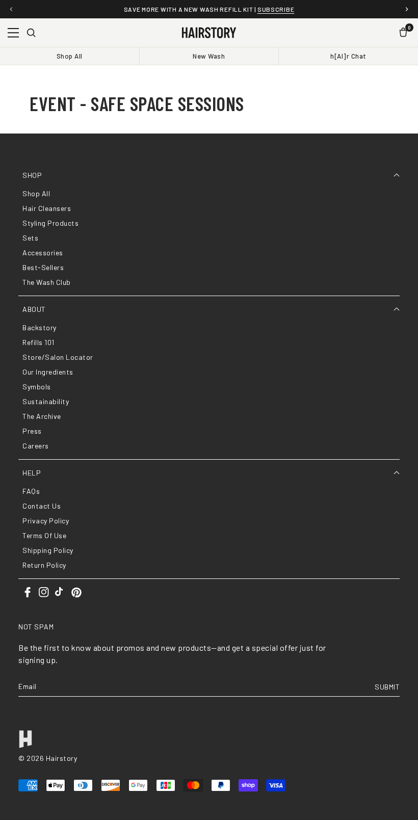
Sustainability (45, 401)
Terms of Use (44, 535)
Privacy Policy (45, 520)
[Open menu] (13, 32)
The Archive (41, 416)
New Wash (209, 56)
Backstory (39, 327)
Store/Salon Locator (57, 357)
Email (27, 686)
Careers (35, 445)
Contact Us (41, 505)
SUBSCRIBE (275, 9)
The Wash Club (46, 282)
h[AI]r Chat (348, 56)
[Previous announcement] (11, 9)
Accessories (42, 252)
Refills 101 (38, 342)
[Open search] (31, 32)
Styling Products (50, 223)
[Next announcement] (407, 9)
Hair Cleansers (46, 208)
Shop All (70, 56)
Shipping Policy (47, 550)
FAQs (31, 491)
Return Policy (44, 565)
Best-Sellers (43, 267)
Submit (387, 686)
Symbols (36, 386)
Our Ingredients (47, 371)
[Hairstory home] (209, 33)
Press (32, 431)
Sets (30, 237)
